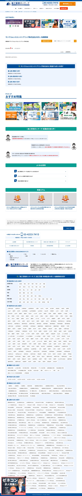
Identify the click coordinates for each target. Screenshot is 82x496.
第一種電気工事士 (33, 391)
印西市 (47, 333)
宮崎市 (44, 361)
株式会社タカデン (42, 478)
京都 (28, 296)
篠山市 (43, 356)
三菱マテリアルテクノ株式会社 (60, 437)
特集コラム (54, 254)
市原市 (17, 333)
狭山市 (68, 336)
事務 (54, 370)
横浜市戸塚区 (32, 323)
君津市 (33, 333)
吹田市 (44, 354)
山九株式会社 (47, 447)
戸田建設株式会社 (51, 412)
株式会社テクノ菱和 (31, 405)
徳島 (39, 299)
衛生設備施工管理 (60, 368)
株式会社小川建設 (11, 410)
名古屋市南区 (33, 349)
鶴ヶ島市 (46, 338)
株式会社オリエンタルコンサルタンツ (35, 437)
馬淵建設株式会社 (50, 425)
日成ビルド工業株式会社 (62, 432)
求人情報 (15, 11)
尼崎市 (28, 356)
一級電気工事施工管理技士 (53, 391)
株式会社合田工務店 (45, 455)
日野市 (23, 321)
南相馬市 (60, 313)
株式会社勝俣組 (54, 473)
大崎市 (62, 311)
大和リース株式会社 (53, 420)
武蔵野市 (53, 318)
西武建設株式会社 (20, 417)
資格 (26, 256)
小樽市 (37, 308)
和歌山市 (24, 359)
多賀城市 (52, 311)
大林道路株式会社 (68, 425)
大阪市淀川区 (10, 354)
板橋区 (17, 318)
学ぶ (26, 254)
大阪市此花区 (28, 351)
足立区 (27, 318)
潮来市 (50, 341)
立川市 (48, 318)
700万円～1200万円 (41, 379)
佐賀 (24, 302)
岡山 (24, 299)
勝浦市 (13, 333)
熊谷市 (48, 336)
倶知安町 (57, 308)
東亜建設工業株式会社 (12, 422)
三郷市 (41, 338)
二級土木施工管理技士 (12, 388)
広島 (20, 299)
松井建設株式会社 (48, 415)
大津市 (70, 356)
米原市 (14, 359)
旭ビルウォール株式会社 (32, 478)
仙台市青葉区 (24, 311)
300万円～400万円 (11, 379)
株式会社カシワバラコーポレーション (28, 445)
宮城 (32, 283)
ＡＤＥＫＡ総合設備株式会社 (61, 475)
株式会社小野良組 (59, 425)
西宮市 (33, 356)
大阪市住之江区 (18, 354)
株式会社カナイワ (63, 485)
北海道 (20, 283)
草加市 (14, 338)
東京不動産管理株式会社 (13, 463)
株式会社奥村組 (60, 405)
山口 (32, 299)
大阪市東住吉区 (67, 351)
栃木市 (70, 341)
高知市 (54, 359)
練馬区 (22, 318)
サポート (34, 8)
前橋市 (34, 343)
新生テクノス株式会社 (29, 440)
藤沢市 (14, 328)
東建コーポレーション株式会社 (34, 422)
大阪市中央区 (33, 354)
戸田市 (27, 338)
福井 (32, 290)
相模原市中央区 (48, 326)
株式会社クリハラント (48, 437)
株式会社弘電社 (36, 407)
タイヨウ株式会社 (42, 488)
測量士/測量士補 (68, 388)
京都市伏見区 (64, 356)
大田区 (46, 316)
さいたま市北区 (65, 333)
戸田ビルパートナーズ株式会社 (23, 458)
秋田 (36, 283)
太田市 (50, 343)
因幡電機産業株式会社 (35, 470)
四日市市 (69, 349)
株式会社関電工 (11, 407)
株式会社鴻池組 (53, 407)
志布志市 (55, 361)
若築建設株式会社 (30, 415)
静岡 (24, 293)
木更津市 (45, 331)
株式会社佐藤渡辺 (33, 432)
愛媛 (43, 299)
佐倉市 (65, 331)
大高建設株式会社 (56, 468)
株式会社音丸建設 (42, 483)
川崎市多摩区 (25, 326)
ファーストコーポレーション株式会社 (26, 427)
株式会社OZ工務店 (44, 460)
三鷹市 (58, 318)
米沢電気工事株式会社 (49, 442)
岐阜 (32, 293)
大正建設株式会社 (33, 488)
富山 (24, 290)
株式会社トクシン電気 (21, 447)
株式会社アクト (69, 470)
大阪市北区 (26, 354)
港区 (9, 316)
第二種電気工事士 (42, 391)
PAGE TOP (68, 228)
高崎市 (39, 343)
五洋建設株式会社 (52, 427)
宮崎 (39, 302)
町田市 (14, 321)
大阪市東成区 (51, 351)
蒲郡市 (49, 349)
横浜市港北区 (24, 323)
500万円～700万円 (31, 379)
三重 (28, 293)
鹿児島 (43, 302)
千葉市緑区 (17, 331)
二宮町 (55, 328)
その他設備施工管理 (22, 370)
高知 (47, 299)
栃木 (40, 286)
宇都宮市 (65, 341)
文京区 (17, 316)
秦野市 (30, 328)
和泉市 (54, 354)
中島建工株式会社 (59, 450)
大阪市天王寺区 (36, 351)
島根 (51, 299)
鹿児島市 (49, 361)
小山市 (9, 343)
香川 (35, 299)
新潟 (20, 290)
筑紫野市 (24, 361)
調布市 (9, 321)
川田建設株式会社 (19, 440)
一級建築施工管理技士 (38, 385)
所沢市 (58, 336)
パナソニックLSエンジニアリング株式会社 (28, 485)
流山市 (22, 333)
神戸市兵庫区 (10, 356)
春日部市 (63, 336)
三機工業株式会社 (11, 415)
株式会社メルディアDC (20, 468)
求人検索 (20, 8)
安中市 (59, 343)
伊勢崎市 (45, 343)
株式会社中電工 (49, 410)
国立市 (28, 321)
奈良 (35, 296)
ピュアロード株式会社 (32, 483)
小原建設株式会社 (30, 468)
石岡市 (18, 341)
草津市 (9, 359)
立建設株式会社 (31, 475)
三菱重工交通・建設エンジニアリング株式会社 (45, 480)
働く (10, 254)
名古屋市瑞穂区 (18, 349)
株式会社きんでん (55, 463)
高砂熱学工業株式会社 (59, 402)
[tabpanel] (14, 23)
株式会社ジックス (63, 455)
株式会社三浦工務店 (12, 453)
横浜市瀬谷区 (52, 323)
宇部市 (50, 359)
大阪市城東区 (59, 351)
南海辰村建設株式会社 (12, 450)
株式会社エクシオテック (36, 463)
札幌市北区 (17, 308)
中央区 (70, 313)
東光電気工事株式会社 (12, 427)
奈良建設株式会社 (69, 450)
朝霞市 (32, 338)
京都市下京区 (56, 356)
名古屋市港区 (26, 349)
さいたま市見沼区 (20, 336)
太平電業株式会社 (20, 420)
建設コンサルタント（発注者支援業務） (15, 373)
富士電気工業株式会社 (12, 460)
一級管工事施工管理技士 (46, 393)
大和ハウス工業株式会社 (42, 420)
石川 (28, 290)
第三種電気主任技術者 (34, 393)
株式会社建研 (42, 432)
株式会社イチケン (22, 405)
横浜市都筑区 (67, 323)
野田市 (55, 331)
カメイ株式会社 (19, 442)
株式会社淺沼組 (41, 430)
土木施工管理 (18, 368)
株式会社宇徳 (61, 458)
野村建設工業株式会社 (22, 453)
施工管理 (30, 370)
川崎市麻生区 (33, 326)
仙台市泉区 (40, 311)
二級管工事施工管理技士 (58, 393)
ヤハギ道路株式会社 (12, 473)
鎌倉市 (9, 328)
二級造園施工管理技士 (34, 388)
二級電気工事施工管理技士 (66, 391)
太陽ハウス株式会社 (52, 483)
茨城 (36, 286)
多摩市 (37, 321)
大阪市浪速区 (44, 351)
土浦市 (9, 341)
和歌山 (40, 296)
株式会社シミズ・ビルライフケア (67, 463)
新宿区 (13, 316)
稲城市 (42, 321)
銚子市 (30, 331)
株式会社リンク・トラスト (68, 465)
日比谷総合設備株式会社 (68, 435)
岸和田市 (39, 354)
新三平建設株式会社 (56, 447)
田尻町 (64, 354)
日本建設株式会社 (45, 435)
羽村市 (47, 321)
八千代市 (28, 333)
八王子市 (43, 318)
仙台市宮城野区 (33, 311)
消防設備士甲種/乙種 (12, 396)
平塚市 (68, 326)
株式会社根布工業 (25, 470)
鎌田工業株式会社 (54, 460)
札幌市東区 (24, 308)
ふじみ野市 (57, 338)
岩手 (29, 283)
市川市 (35, 331)
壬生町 (18, 343)
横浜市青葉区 (60, 323)
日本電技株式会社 (22, 425)
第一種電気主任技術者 (12, 393)
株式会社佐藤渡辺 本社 (49, 475)
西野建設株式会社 (47, 468)
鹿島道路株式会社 (20, 415)
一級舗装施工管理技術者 (46, 388)
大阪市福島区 (21, 351)
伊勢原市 (44, 328)
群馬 (44, 286)
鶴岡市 (20, 313)
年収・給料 (12, 259)
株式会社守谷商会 (61, 407)
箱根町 (60, 328)
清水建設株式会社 (20, 402)
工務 (58, 370)
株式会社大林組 (30, 447)
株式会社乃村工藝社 (22, 412)
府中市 (63, 318)
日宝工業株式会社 (64, 422)
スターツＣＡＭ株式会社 (21, 475)
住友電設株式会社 (39, 415)
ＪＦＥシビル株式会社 (22, 473)
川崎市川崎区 (10, 326)
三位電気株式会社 (11, 455)
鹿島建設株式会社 (11, 402)
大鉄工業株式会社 (22, 450)
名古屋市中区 (10, 349)
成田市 (60, 331)
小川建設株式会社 (59, 478)
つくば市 (33, 341)
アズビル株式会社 (39, 447)
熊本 (32, 302)
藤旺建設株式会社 (51, 488)
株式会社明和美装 (41, 453)
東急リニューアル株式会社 (35, 435)
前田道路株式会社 (61, 417)
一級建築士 (10, 385)
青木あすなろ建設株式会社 (33, 465)
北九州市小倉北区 (61, 359)
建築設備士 (67, 393)
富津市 (37, 333)
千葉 (29, 286)
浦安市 (42, 333)
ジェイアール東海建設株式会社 (14, 470)
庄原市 (40, 359)
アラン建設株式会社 (64, 460)
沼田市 (54, 343)
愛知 (20, 293)
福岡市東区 (69, 359)
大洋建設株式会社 (60, 430)
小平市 (18, 321)
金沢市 (14, 346)
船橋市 (40, 331)
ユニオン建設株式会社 (12, 405)
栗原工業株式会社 (11, 435)
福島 (44, 283)
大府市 (63, 349)
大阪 (20, 296)
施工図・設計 (36, 370)
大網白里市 (53, 333)
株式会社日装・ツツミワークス (28, 480)
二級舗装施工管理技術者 (58, 388)
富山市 (69, 343)
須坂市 (37, 346)
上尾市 (9, 338)
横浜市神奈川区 (61, 321)
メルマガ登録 (56, 8)
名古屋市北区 (57, 346)
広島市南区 (35, 359)
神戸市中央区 (18, 356)
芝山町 (58, 333)
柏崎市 (64, 343)
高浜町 (23, 346)
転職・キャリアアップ (14, 258)
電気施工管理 (33, 368)
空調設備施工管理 (50, 368)
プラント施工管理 (42, 368)
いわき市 (35, 313)
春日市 (29, 361)
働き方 (11, 256)
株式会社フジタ (52, 405)
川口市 (53, 336)
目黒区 (41, 316)
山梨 (35, 290)
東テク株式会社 (65, 447)
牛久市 (28, 341)
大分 (35, 302)
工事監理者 (26, 373)
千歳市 (46, 308)
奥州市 (18, 311)
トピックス (43, 254)
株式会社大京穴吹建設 (29, 410)
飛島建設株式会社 (31, 425)
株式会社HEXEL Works (42, 450)
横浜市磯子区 (17, 323)
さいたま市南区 (38, 336)
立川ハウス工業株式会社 (57, 465)
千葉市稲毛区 (10, 331)
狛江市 (33, 321)
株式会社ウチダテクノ (21, 437)
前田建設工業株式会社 (51, 417)
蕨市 (23, 338)
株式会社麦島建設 (35, 455)
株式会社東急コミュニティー (59, 410)
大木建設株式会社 (62, 427)
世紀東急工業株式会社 (30, 417)
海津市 (15, 351)
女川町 (57, 311)
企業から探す (20, 11)
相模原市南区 (56, 326)
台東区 (22, 316)
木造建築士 (23, 385)
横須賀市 (63, 326)
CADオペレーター (48, 370)
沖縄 (48, 302)
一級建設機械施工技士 (12, 391)
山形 (40, 283)
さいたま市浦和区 (29, 336)
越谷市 (18, 338)
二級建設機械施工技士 (23, 391)
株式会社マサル (40, 475)
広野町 (49, 313)
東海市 (59, 349)
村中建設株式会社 (31, 450)
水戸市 (63, 338)
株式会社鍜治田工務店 (12, 432)
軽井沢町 (43, 346)
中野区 (61, 316)
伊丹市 (38, 356)
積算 (41, 370)
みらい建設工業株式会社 (45, 465)
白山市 (18, 346)
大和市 (39, 328)
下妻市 (23, 341)
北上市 (9, 311)
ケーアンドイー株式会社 (56, 435)
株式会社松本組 (11, 440)
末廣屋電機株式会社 (50, 445)
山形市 (15, 313)
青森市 (62, 308)
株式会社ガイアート (39, 442)
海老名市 (50, 328)
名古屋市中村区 (65, 346)
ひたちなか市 (39, 341)
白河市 (40, 313)
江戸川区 (37, 318)
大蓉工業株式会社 (59, 442)
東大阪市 (59, 354)
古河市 (14, 341)
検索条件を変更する (47, 41)
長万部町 (52, 308)
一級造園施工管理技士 (23, 388)
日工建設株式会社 (11, 475)
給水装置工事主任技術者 (23, 396)
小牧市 (54, 349)
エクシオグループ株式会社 (25, 463)
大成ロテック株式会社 (30, 420)
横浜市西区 (68, 321)
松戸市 (50, 331)
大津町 (39, 361)
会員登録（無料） (64, 8)
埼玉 (32, 286)
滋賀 (32, 296)
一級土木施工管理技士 (60, 385)
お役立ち (41, 8)
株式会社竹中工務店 (40, 402)
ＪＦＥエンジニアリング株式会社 (43, 473)
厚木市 (34, 328)
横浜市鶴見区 (53, 321)
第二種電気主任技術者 (23, 393)
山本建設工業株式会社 (34, 460)
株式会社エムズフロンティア (58, 470)
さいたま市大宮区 (11, 336)
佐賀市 (34, 361)
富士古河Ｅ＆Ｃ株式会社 (21, 465)
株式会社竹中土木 (40, 410)
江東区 (32, 316)
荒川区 (13, 318)
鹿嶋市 (45, 341)
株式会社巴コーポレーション (13, 445)
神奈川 (24, 286)
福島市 (25, 313)
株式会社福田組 (42, 412)
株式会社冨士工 (11, 442)
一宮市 (40, 349)
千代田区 (65, 313)
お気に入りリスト (49, 8)
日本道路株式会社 (49, 402)
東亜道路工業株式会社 (50, 430)
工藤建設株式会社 (32, 453)
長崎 (28, 302)
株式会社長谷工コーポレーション (62, 445)
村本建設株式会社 (11, 420)
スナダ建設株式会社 (53, 440)
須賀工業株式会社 (68, 415)
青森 (25, 283)
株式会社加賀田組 (69, 405)
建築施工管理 (10, 368)
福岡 (20, 302)
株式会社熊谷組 (44, 407)
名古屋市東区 (49, 346)
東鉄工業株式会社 (22, 422)
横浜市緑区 (45, 323)
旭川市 (42, 308)
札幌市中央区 (10, 308)
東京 (20, 286)
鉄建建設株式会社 (62, 420)
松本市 (33, 346)
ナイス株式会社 (11, 468)
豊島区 (71, 316)
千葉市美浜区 (24, 331)
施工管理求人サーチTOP (9, 11)
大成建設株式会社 (30, 402)
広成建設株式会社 (40, 445)
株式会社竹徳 (38, 468)
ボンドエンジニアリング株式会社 (65, 440)
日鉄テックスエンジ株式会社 (41, 440)
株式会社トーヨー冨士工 (53, 485)
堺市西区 (70, 354)
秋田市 (66, 311)
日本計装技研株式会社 (60, 480)
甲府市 (28, 346)
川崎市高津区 (18, 326)
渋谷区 (56, 316)
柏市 (9, 333)
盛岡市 (67, 308)
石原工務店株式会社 (42, 485)
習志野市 (70, 331)
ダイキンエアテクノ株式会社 (22, 435)
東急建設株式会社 (45, 422)
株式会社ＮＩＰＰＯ (31, 473)
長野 (39, 290)
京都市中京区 (49, 356)
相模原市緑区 (40, 326)
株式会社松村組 (20, 410)
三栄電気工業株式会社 (23, 460)
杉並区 (66, 316)
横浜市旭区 (39, 323)
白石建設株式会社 (41, 425)
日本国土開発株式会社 (21, 430)
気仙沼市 (46, 311)
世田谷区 (51, 316)
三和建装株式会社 (44, 458)
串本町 (29, 359)
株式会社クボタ (51, 478)
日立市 (67, 338)
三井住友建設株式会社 (61, 412)
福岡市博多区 (10, 361)
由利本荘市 (10, 313)
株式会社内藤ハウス (12, 412)
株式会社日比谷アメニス (32, 412)
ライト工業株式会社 (32, 430)
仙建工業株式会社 (11, 437)
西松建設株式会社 (11, 417)
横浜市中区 (10, 323)
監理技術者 (29, 385)
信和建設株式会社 (11, 430)
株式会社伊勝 (51, 450)
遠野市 (14, 311)
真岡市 (14, 343)
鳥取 (28, 299)
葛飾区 (32, 318)
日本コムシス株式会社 (51, 432)
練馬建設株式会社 (69, 458)
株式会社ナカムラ (46, 463)
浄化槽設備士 (33, 396)
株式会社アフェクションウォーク (54, 453)
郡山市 (30, 313)
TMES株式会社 (54, 455)
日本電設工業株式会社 (12, 425)
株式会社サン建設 (11, 447)
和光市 (36, 338)
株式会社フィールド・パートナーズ (23, 455)
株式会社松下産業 (65, 453)
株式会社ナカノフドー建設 (42, 405)
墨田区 (27, 316)
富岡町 (54, 313)
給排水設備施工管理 (12, 370)
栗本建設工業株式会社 (46, 470)
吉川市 (52, 338)
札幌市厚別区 (31, 308)
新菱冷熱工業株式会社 (58, 415)
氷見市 (9, 346)
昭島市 (68, 318)
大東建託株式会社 (53, 458)
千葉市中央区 (66, 328)
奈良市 (18, 359)
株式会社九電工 (19, 407)
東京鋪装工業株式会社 (28, 442)
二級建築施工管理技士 (49, 385)
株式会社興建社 (28, 407)
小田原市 (19, 328)
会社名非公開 (62, 473)
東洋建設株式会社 (54, 422)
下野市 (30, 343)
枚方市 (49, 354)
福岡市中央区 (18, 361)
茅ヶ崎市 (24, 328)
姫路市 (24, 356)
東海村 (55, 341)
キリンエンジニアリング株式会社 (41, 427)
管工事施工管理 (26, 368)
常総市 (59, 341)
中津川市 (9, 351)
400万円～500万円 (21, 379)
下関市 (45, 359)
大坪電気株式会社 (11, 458)
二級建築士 (16, 385)
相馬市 (45, 313)
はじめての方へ (27, 8)
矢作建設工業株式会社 (23, 432)
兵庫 (24, 296)
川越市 (44, 336)
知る (34, 254)
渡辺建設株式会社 (34, 458)
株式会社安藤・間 (11, 465)
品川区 (36, 316)
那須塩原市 (24, 343)
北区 (9, 318)
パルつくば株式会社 (62, 483)
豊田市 (44, 349)
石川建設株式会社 (41, 417)
